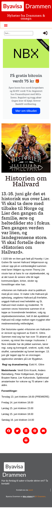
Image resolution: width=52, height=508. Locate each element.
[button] (6, 25)
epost (30, 490)
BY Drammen (40, 497)
